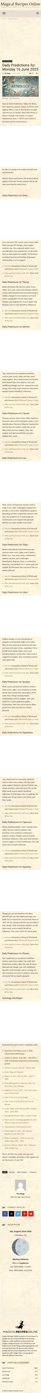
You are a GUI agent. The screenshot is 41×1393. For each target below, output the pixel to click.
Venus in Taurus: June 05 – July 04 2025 (20, 1068)
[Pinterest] (24, 1213)
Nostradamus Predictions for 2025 (18, 1127)
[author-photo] (20, 1190)
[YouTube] (31, 1213)
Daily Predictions (22, 1172)
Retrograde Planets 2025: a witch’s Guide (21, 1115)
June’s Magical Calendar (14, 1072)
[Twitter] (18, 1213)
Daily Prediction (13, 19)
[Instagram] (11, 1213)
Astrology (12, 1172)
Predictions (33, 1172)
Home (4, 19)
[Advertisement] (20, 146)
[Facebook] (5, 1213)
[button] (38, 13)
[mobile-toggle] (4, 13)
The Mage (7, 73)
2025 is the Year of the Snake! (16, 1097)
